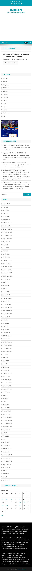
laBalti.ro (3, 533)
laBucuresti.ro (13, 538)
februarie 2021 (7, 411)
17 (3, 505)
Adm (14, 59)
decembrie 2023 (7, 304)
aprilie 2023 (6, 329)
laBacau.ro (10, 557)
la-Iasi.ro (10, 553)
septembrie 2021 (7, 389)
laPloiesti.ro (26, 540)
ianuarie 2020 (6, 451)
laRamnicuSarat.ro (20, 546)
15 (24, 502)
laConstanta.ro (5, 540)
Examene (5, 97)
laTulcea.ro (22, 564)
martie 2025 (6, 257)
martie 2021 (6, 408)
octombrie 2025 (7, 235)
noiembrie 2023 (7, 307)
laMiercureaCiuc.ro (20, 544)
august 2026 (6, 204)
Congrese (5, 85)
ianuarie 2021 (6, 414)
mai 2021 (5, 401)
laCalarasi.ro (19, 542)
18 (7, 505)
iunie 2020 (6, 436)
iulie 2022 (5, 357)
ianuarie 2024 (6, 301)
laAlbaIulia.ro (11, 555)
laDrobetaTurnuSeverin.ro (20, 548)
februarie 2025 (7, 260)
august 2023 (6, 317)
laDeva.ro (25, 542)
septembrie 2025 (7, 238)
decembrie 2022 (7, 342)
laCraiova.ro (13, 540)
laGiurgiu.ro (11, 544)
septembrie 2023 (7, 313)
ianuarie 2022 (6, 376)
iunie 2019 (6, 473)
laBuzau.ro (13, 542)
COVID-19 (5, 88)
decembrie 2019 (7, 455)
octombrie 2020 (7, 423)
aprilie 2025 (6, 254)
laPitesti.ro (11, 546)
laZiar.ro (13, 529)
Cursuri (5, 91)
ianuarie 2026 (6, 226)
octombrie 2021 (7, 386)
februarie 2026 (7, 222)
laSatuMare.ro (25, 559)
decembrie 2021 (7, 379)
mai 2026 (5, 213)
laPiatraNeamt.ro (10, 533)
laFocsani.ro (4, 544)
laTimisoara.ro (5, 542)
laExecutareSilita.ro (14, 531)
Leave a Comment (22, 59)
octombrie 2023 (7, 310)
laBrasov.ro (4, 553)
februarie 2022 (7, 373)
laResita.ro (17, 559)
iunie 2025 (6, 248)
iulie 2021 (5, 395)
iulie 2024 (5, 282)
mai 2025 (5, 251)
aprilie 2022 (6, 367)
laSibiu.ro (3, 561)
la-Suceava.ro (5, 531)
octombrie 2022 (7, 348)
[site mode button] (26, 43)
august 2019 (6, 467)
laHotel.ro (22, 527)
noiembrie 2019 (7, 458)
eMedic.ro (16, 9)
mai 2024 (5, 288)
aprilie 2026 (6, 216)
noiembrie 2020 (7, 420)
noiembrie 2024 (7, 270)
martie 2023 (6, 332)
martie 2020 (6, 445)
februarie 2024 (7, 298)
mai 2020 (5, 439)
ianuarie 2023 (6, 339)
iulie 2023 (5, 320)
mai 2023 (5, 326)
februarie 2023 (7, 335)
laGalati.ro (20, 540)
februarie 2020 (7, 448)
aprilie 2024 (6, 292)
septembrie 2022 (7, 351)
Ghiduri (5, 100)
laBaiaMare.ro (17, 557)
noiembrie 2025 (7, 232)
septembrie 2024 (7, 276)
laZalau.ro (27, 564)
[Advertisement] (16, 30)
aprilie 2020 (6, 442)
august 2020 (6, 430)
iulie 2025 (5, 244)
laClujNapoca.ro (21, 538)
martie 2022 (6, 370)
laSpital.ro (16, 527)
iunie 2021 (6, 398)
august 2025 (6, 241)
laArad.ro (3, 557)
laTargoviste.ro (24, 561)
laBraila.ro (12, 559)
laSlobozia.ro (16, 561)
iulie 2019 (5, 470)
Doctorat (5, 94)
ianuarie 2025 (6, 263)
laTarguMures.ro (13, 564)
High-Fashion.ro (20, 533)
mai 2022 (5, 364)
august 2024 (6, 279)
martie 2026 (6, 219)
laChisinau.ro (23, 531)
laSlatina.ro (10, 561)
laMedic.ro (10, 527)
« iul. (2, 515)
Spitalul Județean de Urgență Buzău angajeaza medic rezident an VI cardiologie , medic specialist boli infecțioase (16, 147)
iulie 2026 (5, 207)
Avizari (5, 81)
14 (20, 502)
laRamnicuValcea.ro (6, 548)
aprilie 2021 (6, 404)
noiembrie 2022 (7, 345)
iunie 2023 (6, 323)
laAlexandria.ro (19, 555)
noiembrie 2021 (7, 382)
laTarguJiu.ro (5, 564)
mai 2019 (5, 477)
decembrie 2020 (7, 417)
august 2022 (6, 354)
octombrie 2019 (7, 461)
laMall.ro (8, 529)
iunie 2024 (6, 285)
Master (5, 110)
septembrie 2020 (7, 426)
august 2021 (6, 392)
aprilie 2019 (6, 480)
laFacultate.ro (25, 529)
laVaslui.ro (4, 555)
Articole (5, 78)
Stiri (4, 116)
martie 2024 (6, 295)
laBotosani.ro (4, 559)
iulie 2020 (5, 433)
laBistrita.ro (25, 557)
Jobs (4, 103)
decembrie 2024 (7, 266)
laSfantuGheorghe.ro (19, 553)
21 (20, 505)
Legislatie (5, 106)
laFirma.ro (18, 529)
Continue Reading (11, 63)
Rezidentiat (6, 113)
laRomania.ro (4, 538)
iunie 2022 (6, 361)
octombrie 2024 (7, 273)
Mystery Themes (22, 569)
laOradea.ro (4, 546)
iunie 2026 (6, 210)
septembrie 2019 (7, 464)
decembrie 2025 (7, 229)
